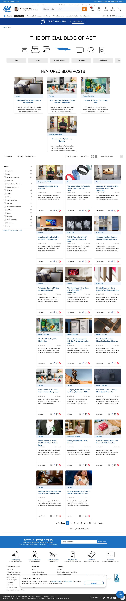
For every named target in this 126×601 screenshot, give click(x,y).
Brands (34, 5)
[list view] (96, 156)
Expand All (6, 230)
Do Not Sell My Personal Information (57, 598)
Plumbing (9, 216)
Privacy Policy (16, 598)
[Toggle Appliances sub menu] (51, 16)
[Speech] (79, 9)
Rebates (84, 5)
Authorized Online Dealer (39, 575)
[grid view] (92, 156)
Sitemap (24, 598)
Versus (38, 60)
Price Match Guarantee (64, 575)
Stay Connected (94, 597)
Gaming (8, 194)
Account (59, 569)
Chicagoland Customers (14, 572)
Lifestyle (9, 203)
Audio (72, 16)
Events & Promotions (13, 575)
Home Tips (81, 60)
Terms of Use (7, 598)
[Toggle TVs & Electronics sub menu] (64, 16)
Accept (93, 583)
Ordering (60, 566)
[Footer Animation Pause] (122, 597)
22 (95, 523)
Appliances (47, 16)
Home (85, 16)
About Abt (35, 566)
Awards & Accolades (38, 572)
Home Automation (12, 200)
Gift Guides (103, 60)
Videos (55, 5)
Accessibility (40, 598)
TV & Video (10, 223)
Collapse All (14, 230)
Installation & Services (74, 5)
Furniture (34, 16)
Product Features (59, 60)
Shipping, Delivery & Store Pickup (67, 572)
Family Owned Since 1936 (11, 1)
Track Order (62, 5)
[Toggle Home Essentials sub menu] (91, 16)
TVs (58, 16)
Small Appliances (11, 220)
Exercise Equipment (12, 187)
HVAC (8, 197)
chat (116, 16)
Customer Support (13, 566)
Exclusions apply (52, 544)
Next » (100, 523)
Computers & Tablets (12, 177)
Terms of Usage (56, 581)
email (121, 16)
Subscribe (102, 542)
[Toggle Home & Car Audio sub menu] (78, 16)
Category (6, 166)
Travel (8, 226)
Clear (20, 230)
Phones (8, 213)
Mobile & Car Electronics (13, 207)
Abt (16, 60)
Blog (39, 5)
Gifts (43, 5)
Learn (49, 5)
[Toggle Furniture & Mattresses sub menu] (42, 16)
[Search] (84, 9)
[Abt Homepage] (7, 9)
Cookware (9, 181)
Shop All (9, 16)
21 (90, 523)
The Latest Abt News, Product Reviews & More (108, 1)
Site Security (32, 598)
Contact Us (10, 569)
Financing (92, 5)
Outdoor (9, 210)
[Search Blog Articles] (121, 156)
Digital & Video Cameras (13, 184)
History (34, 569)
